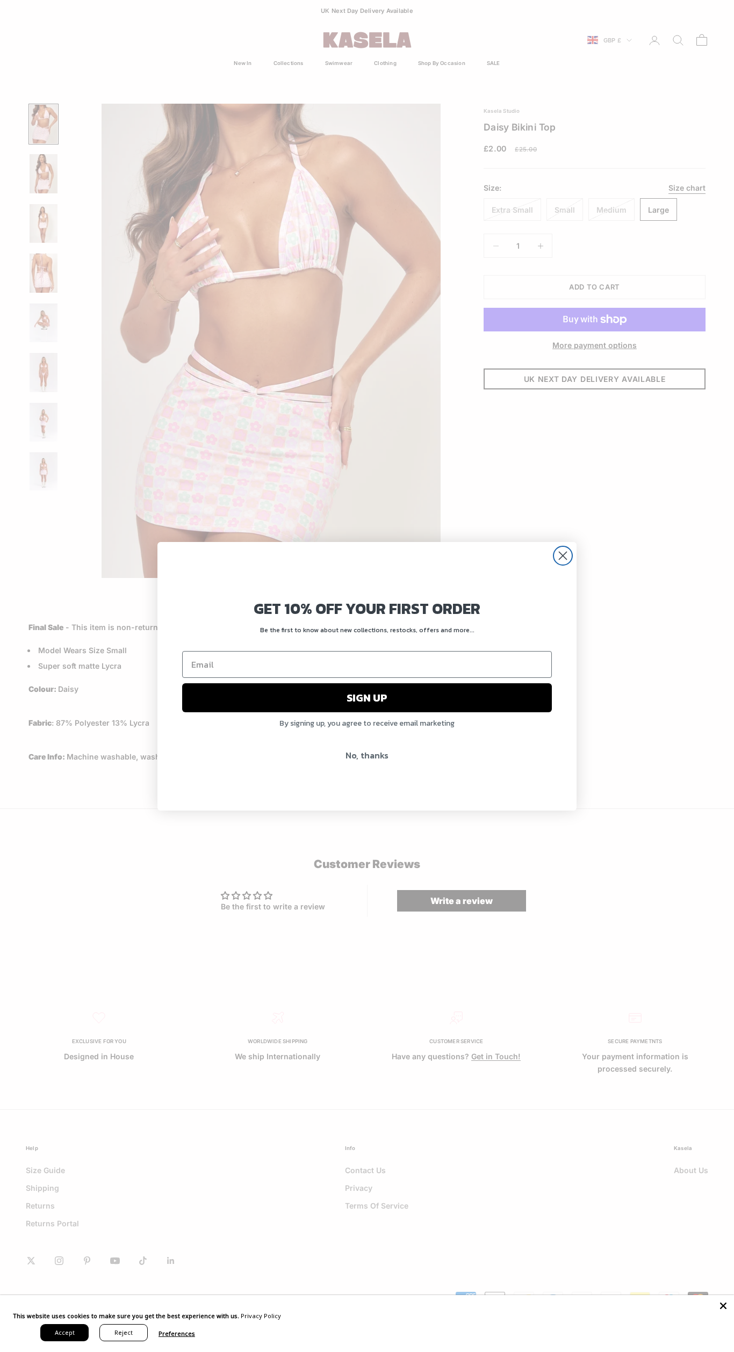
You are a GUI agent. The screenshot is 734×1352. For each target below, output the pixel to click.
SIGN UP (367, 698)
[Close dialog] (562, 555)
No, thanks (367, 755)
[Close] (723, 1305)
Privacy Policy (261, 1316)
